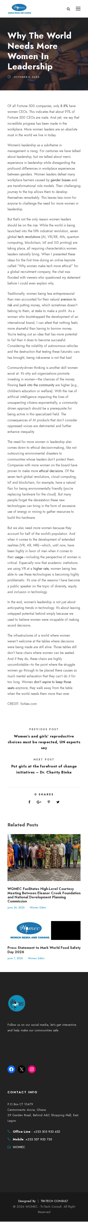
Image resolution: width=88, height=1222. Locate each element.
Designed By (27, 1201)
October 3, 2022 (27, 77)
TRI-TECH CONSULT (54, 1201)
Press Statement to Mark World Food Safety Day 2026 (44, 949)
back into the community (36, 385)
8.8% (63, 106)
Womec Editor (38, 907)
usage (19, 557)
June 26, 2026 (16, 907)
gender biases (60, 180)
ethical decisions (51, 471)
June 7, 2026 (15, 958)
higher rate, (41, 568)
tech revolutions (29, 237)
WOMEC (19, 1147)
